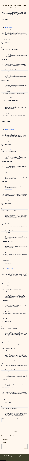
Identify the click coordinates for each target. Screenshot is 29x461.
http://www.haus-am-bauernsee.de (9, 287)
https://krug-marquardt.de (8, 208)
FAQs (19, 456)
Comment (25, 448)
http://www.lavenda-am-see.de (9, 268)
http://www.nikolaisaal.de (8, 189)
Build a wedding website (21, 457)
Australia (15, 457)
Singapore (5, 458)
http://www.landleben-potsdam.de (9, 88)
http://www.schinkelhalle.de (9, 387)
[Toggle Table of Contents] (27, 1)
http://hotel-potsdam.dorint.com (9, 346)
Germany (15, 458)
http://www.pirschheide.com (9, 47)
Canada (15, 456)
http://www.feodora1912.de (8, 27)
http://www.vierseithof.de (8, 149)
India (4, 457)
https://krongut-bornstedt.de (9, 228)
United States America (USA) (8, 456)
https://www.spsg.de (8, 406)
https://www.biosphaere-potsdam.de (10, 129)
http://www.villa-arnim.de (8, 326)
